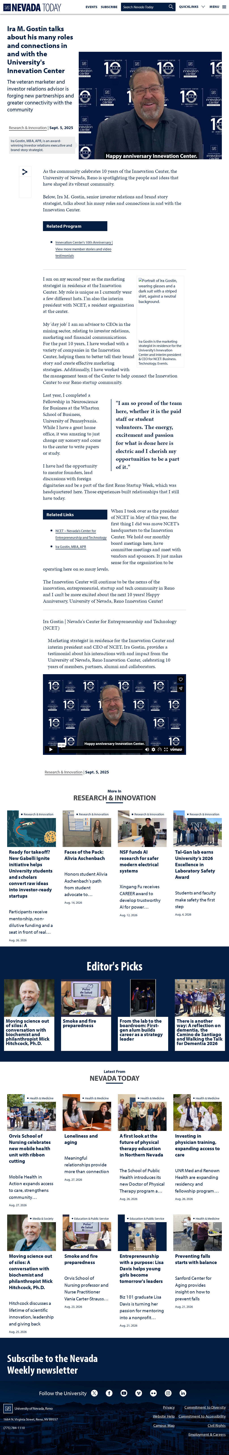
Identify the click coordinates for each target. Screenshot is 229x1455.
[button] (192, 7)
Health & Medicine (41, 1098)
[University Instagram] (168, 1393)
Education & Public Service (91, 1218)
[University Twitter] (94, 1393)
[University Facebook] (109, 1393)
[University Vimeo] (138, 1393)
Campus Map (164, 1426)
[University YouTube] (124, 1393)
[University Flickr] (153, 1393)
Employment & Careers (207, 1435)
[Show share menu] (24, 172)
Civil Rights (217, 1426)
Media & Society (43, 1218)
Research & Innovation (28, 127)
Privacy (169, 1408)
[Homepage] (31, 7)
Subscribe (109, 7)
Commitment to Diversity (205, 1408)
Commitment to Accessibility (202, 1416)
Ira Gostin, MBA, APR (70, 546)
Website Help (164, 1416)
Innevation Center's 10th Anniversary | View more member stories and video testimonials (84, 249)
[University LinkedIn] (183, 1393)
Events (91, 7)
